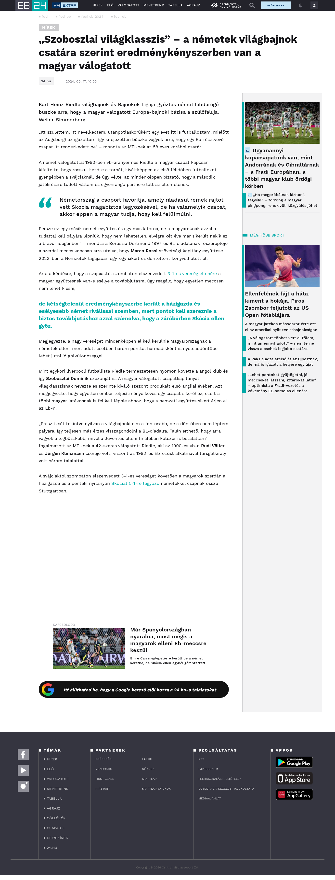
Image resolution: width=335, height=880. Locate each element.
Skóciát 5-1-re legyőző (135, 483)
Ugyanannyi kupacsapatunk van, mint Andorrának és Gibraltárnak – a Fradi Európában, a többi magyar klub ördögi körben (282, 168)
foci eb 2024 (92, 16)
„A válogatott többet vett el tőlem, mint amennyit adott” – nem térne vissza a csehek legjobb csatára (281, 343)
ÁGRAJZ (193, 5)
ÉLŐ (110, 5)
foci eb (65, 16)
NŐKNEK (148, 769)
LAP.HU (147, 759)
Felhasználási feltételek (220, 779)
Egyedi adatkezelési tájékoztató (226, 788)
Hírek (48, 27)
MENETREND (153, 5)
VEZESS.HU (103, 769)
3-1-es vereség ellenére (192, 273)
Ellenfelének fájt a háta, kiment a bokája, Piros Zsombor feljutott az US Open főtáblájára (277, 304)
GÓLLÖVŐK (56, 818)
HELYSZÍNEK (57, 838)
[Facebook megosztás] (18, 106)
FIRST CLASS (104, 779)
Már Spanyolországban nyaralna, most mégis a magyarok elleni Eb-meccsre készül (168, 640)
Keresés (252, 5)
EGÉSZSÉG (103, 759)
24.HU (52, 848)
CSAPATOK (56, 828)
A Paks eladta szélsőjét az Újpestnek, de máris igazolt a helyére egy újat (283, 362)
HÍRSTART (102, 788)
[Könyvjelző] (18, 134)
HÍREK (98, 5)
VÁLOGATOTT (128, 5)
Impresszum (208, 769)
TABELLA (175, 5)
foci (45, 16)
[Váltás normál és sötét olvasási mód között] (300, 5)
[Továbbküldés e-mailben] (18, 119)
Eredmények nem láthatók (230, 5)
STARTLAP (149, 779)
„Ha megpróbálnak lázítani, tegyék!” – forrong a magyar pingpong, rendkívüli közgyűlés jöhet (282, 200)
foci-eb (120, 16)
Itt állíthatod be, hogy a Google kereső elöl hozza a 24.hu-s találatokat (140, 689)
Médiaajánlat (209, 798)
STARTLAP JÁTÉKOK (156, 788)
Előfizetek (275, 5)
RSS (201, 759)
